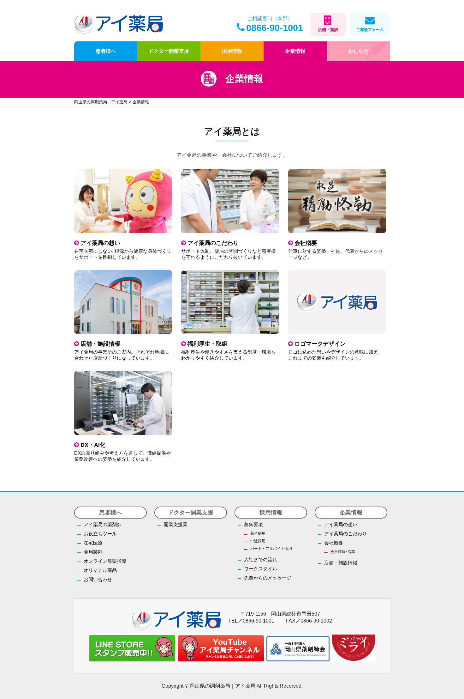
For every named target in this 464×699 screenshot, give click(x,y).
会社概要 (333, 542)
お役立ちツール (100, 533)
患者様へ (106, 51)
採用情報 (232, 51)
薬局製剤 (93, 552)
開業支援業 (175, 524)
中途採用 (257, 541)
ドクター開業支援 (169, 51)
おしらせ (358, 51)
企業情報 (295, 51)
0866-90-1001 (274, 28)
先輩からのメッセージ (267, 577)
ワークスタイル (260, 568)
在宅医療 (93, 542)
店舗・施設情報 (340, 562)
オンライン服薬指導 (105, 561)
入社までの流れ (260, 559)
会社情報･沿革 (342, 552)
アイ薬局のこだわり (345, 533)
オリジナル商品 (100, 570)
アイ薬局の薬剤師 (103, 524)
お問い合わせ (98, 579)
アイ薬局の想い (340, 524)
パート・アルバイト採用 (271, 548)
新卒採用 (257, 533)
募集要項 (253, 524)
